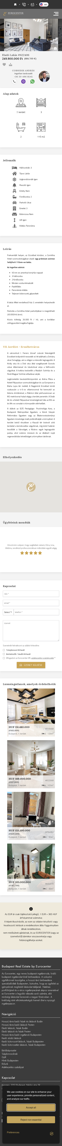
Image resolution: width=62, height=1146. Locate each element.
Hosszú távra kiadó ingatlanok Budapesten (22, 1035)
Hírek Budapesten (10, 1060)
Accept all (31, 1107)
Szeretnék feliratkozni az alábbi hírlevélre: (21, 645)
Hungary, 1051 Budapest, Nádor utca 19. (21, 1085)
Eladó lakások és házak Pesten (16, 1031)
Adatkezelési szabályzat (13, 1067)
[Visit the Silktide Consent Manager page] (51, 1133)
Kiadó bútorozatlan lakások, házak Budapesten (23, 1045)
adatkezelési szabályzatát (42, 657)
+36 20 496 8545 (23, 76)
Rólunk (5, 1064)
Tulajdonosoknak (10, 1054)
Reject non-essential (31, 1119)
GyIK (4, 1057)
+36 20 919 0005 (24, 4)
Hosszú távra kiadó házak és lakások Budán (22, 1021)
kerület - (21, 346)
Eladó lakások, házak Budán (15, 1028)
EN (45, 4)
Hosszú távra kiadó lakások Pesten (18, 1025)
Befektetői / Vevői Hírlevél (18, 654)
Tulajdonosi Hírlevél (15, 649)
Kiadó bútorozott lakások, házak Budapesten (23, 1041)
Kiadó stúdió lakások (11, 1038)
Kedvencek (16, 4)
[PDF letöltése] (11, 64)
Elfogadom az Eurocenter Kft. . (30, 657)
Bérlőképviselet (9, 1050)
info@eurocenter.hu (32, 4)
